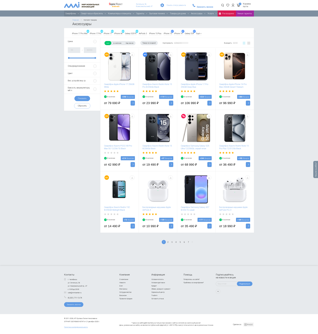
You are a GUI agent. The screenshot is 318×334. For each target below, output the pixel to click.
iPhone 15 (168, 33)
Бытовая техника (157, 13)
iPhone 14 (178, 33)
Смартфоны (70, 13)
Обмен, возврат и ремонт (160, 289)
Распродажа (228, 13)
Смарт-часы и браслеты (92, 13)
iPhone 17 (108, 33)
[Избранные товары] (227, 5)
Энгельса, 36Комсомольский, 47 (144, 5)
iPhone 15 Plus (155, 33)
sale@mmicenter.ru (74, 293)
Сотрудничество (125, 292)
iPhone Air (118, 33)
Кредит (154, 286)
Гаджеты (140, 13)
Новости (122, 283)
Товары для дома (178, 13)
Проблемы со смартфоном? (193, 283)
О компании (123, 279)
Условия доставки (158, 283)
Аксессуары (196, 13)
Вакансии (123, 295)
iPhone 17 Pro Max (79, 33)
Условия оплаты (157, 279)
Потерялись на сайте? (191, 279)
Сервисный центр (158, 292)
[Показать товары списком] (248, 43)
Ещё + (198, 33)
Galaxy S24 (189, 33)
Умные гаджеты (244, 13)
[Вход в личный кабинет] (233, 5)
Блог (121, 286)
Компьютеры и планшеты (119, 13)
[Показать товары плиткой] (244, 43)
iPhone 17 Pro (95, 33)
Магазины (123, 289)
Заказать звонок (205, 7)
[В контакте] (218, 291)
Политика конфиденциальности (76, 327)
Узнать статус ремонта (176, 5)
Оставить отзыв (157, 299)
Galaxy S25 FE (131, 33)
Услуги (211, 13)
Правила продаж (125, 299)
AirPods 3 (143, 33)
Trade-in (154, 295)
